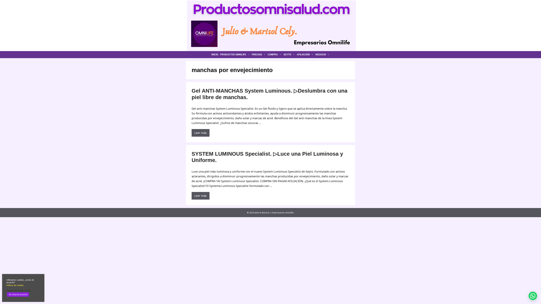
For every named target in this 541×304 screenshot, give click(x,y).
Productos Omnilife (233, 54)
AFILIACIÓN (303, 54)
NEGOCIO (320, 54)
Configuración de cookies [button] (19, 290)
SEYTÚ (287, 54)
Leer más (200, 133)
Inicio (214, 54)
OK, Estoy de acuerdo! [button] (18, 294)
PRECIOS (257, 54)
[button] (533, 296)
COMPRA (273, 54)
